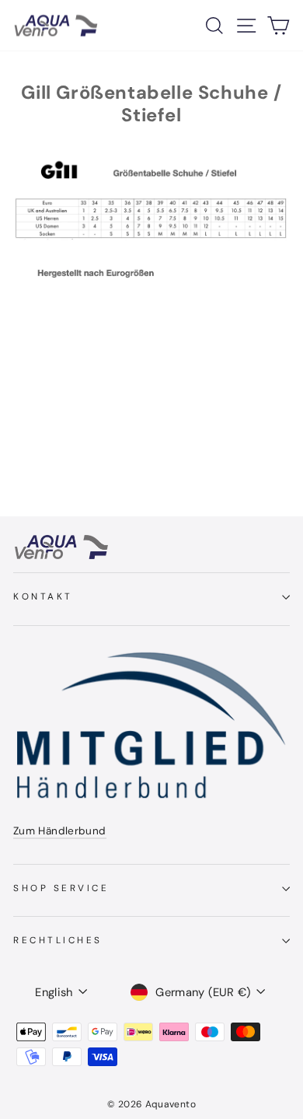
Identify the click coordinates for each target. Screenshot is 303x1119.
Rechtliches (58, 940)
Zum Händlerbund (59, 831)
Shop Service (61, 888)
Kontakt (43, 596)
